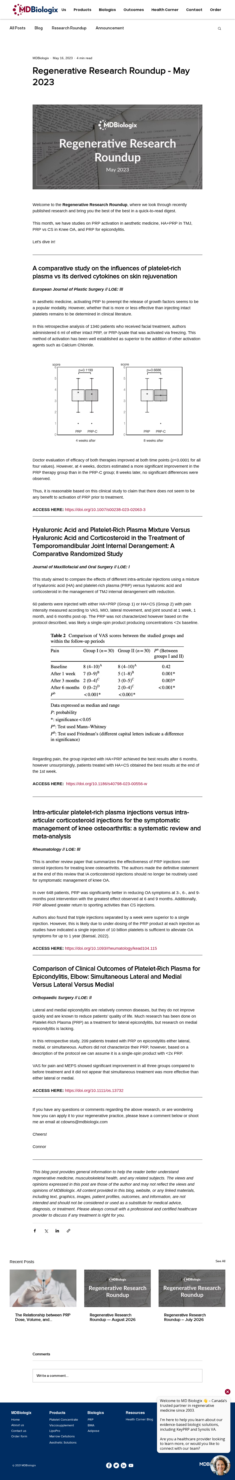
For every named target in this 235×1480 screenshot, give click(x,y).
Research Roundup (69, 28)
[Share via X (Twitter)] (46, 1231)
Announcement (110, 28)
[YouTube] (131, 1465)
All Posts (17, 28)
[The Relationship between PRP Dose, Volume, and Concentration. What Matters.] (43, 1288)
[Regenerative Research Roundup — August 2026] (117, 1288)
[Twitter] (116, 1465)
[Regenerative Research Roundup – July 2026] (192, 1288)
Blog (39, 28)
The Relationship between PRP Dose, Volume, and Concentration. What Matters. (42, 1317)
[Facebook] (109, 1465)
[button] (219, 28)
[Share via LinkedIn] (57, 1231)
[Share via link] (68, 1231)
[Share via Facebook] (35, 1231)
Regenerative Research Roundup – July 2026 (185, 1317)
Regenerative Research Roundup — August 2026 (113, 1317)
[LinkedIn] (123, 1465)
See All (220, 1261)
